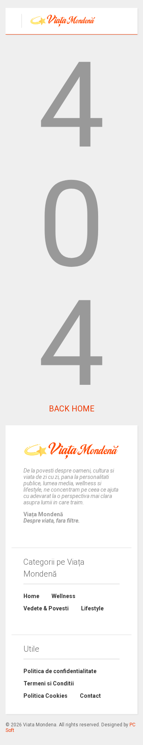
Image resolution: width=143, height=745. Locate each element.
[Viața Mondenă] (58, 28)
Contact (90, 696)
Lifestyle (92, 608)
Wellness (63, 596)
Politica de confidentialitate (60, 671)
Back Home (72, 408)
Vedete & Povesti (46, 608)
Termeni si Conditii (48, 683)
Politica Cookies (45, 696)
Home (31, 596)
